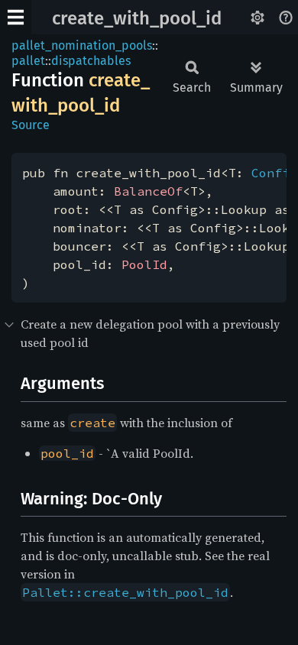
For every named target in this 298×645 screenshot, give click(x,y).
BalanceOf (148, 191)
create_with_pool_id (137, 18)
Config (274, 172)
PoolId (144, 264)
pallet (28, 60)
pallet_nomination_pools (81, 45)
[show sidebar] (15, 17)
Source (30, 125)
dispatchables (91, 60)
